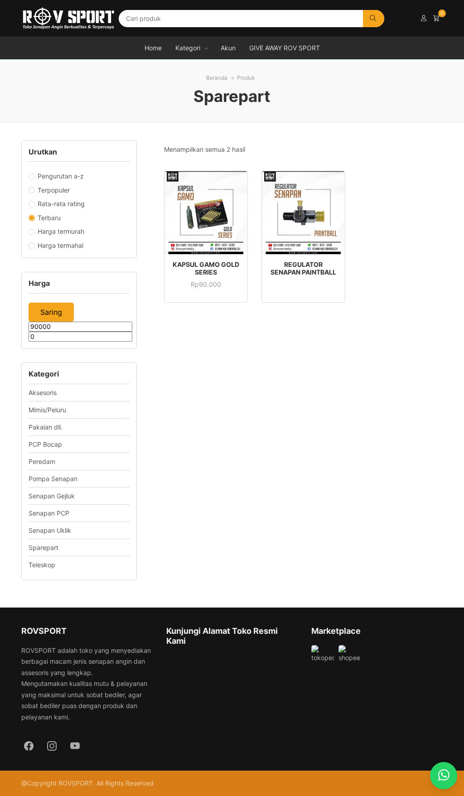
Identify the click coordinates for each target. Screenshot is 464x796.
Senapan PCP (49, 513)
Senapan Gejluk (52, 496)
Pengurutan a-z (61, 176)
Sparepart (43, 547)
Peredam (42, 461)
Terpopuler (54, 190)
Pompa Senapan (53, 478)
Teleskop (42, 565)
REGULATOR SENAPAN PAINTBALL (303, 268)
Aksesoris (43, 392)
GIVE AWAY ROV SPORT (284, 48)
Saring (51, 312)
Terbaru (49, 218)
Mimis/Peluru (47, 410)
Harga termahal (60, 245)
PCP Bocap (45, 444)
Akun (228, 48)
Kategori (187, 48)
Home (153, 48)
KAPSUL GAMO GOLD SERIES (206, 268)
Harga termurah (61, 231)
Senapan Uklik (50, 530)
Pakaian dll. (46, 427)
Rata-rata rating (61, 203)
